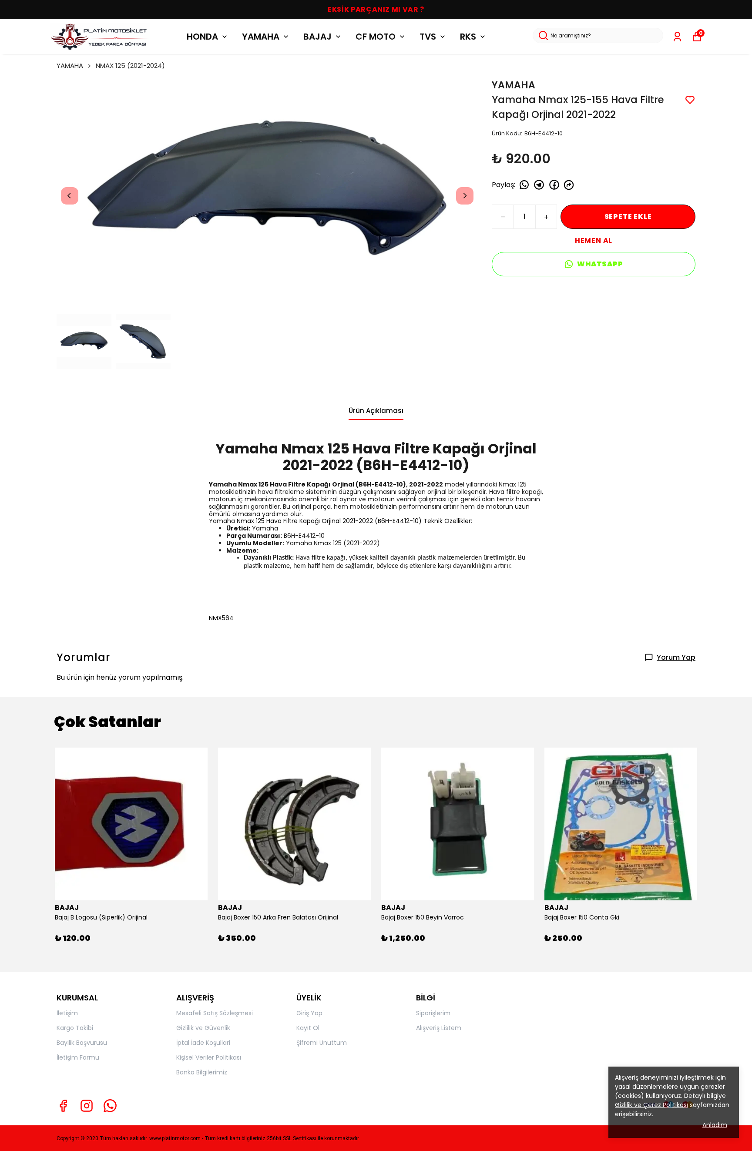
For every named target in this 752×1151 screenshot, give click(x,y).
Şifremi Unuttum (321, 1042)
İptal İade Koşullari (203, 1042)
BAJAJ (317, 36)
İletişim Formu (78, 1057)
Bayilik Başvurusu (82, 1042)
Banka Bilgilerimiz (201, 1072)
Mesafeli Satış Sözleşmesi (214, 1013)
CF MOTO (376, 36)
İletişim (67, 1013)
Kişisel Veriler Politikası (208, 1057)
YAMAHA (260, 36)
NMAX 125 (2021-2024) (130, 65)
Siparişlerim (433, 1013)
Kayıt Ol (307, 1027)
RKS (468, 36)
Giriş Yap (309, 1013)
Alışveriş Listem (438, 1027)
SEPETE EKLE (628, 216)
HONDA (202, 36)
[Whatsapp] (110, 1105)
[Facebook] (63, 1105)
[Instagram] (86, 1105)
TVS (428, 36)
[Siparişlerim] (677, 36)
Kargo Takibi (75, 1027)
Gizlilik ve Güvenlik (203, 1027)
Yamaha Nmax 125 (239, 484)
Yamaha (223, 521)
